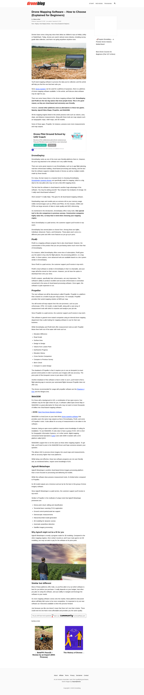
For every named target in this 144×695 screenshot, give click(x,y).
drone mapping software (70, 416)
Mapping (37, 23)
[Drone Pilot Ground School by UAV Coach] (77, 142)
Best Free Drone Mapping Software (50, 412)
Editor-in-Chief (36, 19)
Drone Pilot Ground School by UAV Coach (49, 135)
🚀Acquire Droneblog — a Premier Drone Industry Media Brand (105, 41)
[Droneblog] (40, 3)
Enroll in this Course (40, 145)
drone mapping (41, 89)
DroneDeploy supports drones (41, 180)
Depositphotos (76, 681)
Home (33, 23)
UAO (53, 436)
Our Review (52, 145)
